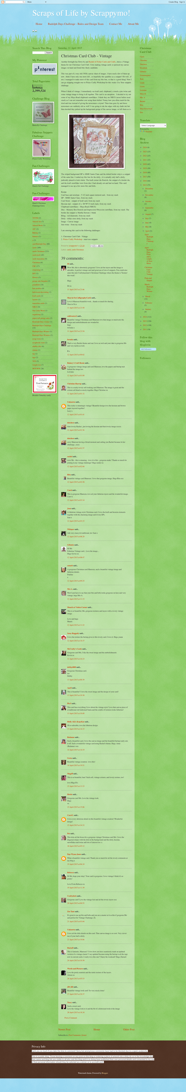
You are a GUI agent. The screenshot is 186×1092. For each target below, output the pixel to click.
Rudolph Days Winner (40, 331)
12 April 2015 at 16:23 (75, 658)
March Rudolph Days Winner (149, 287)
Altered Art (36, 221)
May (147, 226)
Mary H (143, 93)
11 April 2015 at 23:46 (75, 289)
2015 (145, 185)
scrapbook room (38, 342)
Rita (69, 474)
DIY (34, 273)
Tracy (69, 1002)
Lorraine (143, 90)
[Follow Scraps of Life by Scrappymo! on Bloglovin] (148, 350)
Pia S (69, 703)
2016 (145, 180)
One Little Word (38, 310)
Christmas (36, 262)
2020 (145, 164)
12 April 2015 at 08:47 (75, 557)
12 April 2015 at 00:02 (75, 354)
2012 (145, 325)
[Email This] (91, 246)
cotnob (70, 565)
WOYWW (36, 368)
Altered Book (37, 225)
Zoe (141, 112)
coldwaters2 (72, 316)
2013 (145, 321)
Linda (142, 82)
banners (35, 236)
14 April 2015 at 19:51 (75, 765)
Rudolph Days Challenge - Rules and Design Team (76, 24)
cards (69, 249)
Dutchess (143, 64)
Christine (143, 60)
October (148, 201)
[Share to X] (96, 246)
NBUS (34, 307)
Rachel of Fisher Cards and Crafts (102, 61)
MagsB (70, 773)
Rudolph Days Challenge (41, 325)
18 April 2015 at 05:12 (75, 846)
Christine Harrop (74, 383)
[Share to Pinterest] (102, 246)
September (149, 207)
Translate (148, 131)
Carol (69, 490)
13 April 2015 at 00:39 (75, 679)
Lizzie (142, 86)
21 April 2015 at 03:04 (75, 921)
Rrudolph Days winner (41, 321)
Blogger (105, 1073)
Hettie (69, 794)
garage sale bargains (40, 281)
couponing (36, 269)
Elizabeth (143, 68)
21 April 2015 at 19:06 (75, 939)
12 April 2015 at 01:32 (75, 393)
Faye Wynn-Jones (74, 854)
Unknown (71, 402)
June (147, 222)
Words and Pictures (75, 968)
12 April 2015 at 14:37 (75, 640)
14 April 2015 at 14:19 (75, 749)
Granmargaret (145, 75)
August (148, 214)
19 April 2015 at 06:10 (75, 864)
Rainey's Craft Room (75, 363)
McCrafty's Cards (74, 649)
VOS (34, 361)
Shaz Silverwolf (146, 108)
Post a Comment (71, 1017)
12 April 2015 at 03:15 (75, 521)
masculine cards (38, 303)
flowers (35, 277)
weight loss (36, 365)
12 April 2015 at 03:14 (75, 500)
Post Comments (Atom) (78, 1035)
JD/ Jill (70, 987)
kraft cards (36, 296)
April (69, 688)
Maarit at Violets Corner (77, 607)
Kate (142, 79)
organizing (36, 314)
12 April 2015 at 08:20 (75, 536)
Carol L (70, 815)
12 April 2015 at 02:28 (75, 482)
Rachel (142, 101)
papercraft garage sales (41, 318)
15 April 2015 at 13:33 (75, 786)
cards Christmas (78, 249)
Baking (35, 232)
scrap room (36, 338)
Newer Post (64, 1029)
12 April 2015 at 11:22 (75, 625)
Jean (69, 508)
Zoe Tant (70, 911)
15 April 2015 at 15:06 (75, 807)
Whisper (70, 529)
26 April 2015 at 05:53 (75, 978)
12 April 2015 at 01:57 (75, 448)
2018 (145, 172)
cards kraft (36, 255)
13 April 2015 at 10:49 (75, 713)
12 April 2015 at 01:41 (75, 414)
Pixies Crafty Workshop (72, 239)
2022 (145, 155)
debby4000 (71, 667)
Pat (68, 833)
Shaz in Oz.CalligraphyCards (79, 297)
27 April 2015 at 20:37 (75, 994)
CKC (34, 266)
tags (33, 357)
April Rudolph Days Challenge (149, 239)
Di (68, 263)
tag (33, 353)
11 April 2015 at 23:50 (75, 307)
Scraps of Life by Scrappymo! (81, 12)
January (148, 309)
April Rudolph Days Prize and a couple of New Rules (149, 255)
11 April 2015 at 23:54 (75, 331)
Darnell (70, 948)
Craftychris (72, 896)
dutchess (70, 422)
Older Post (129, 1029)
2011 (145, 329)
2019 (145, 168)
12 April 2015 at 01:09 (75, 375)
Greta (69, 758)
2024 (145, 147)
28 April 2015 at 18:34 (75, 1012)
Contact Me (115, 24)
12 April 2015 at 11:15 (75, 599)
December (149, 188)
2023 (145, 151)
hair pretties (36, 288)
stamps (35, 350)
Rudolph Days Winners (41, 335)
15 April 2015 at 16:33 (75, 825)
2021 (145, 160)
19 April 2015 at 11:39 (75, 887)
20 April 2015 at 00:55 (75, 903)
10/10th (35, 218)
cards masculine (38, 258)
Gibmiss (70, 544)
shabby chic (36, 346)
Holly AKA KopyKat (75, 721)
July (147, 218)
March (147, 296)
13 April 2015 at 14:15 (75, 729)
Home (39, 24)
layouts (35, 299)
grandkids (36, 284)
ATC (34, 229)
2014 (145, 317)
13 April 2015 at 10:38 (75, 695)
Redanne (70, 737)
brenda (70, 339)
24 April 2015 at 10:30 (75, 960)
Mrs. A (142, 97)
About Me (133, 24)
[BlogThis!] (94, 246)
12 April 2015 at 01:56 (75, 430)
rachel (69, 456)
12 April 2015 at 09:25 (75, 580)
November (149, 195)
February (148, 302)
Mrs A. (70, 589)
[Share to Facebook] (99, 246)
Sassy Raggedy (73, 633)
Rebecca (70, 872)
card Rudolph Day (39, 244)
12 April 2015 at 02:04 (75, 466)
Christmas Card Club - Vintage (149, 270)
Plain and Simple (148, 279)
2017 (145, 176)
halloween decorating (40, 292)
